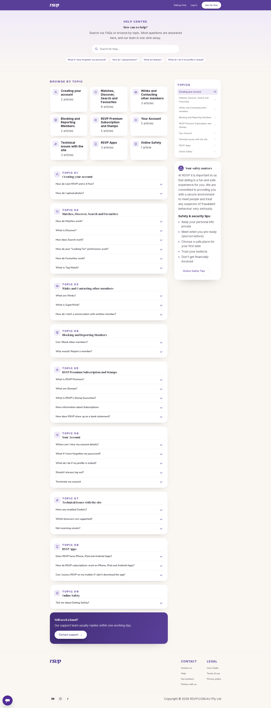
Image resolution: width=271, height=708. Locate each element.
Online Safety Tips (194, 271)
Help (183, 673)
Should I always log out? (70, 472)
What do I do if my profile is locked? (186, 59)
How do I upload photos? (124, 59)
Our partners (187, 678)
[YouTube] (53, 699)
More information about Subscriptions (77, 407)
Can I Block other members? (72, 342)
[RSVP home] (54, 5)
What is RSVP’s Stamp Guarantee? (76, 398)
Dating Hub (180, 5)
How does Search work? (69, 239)
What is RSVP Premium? (70, 379)
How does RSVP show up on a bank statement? (83, 416)
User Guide (212, 668)
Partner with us (189, 684)
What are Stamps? (153, 59)
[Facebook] (68, 699)
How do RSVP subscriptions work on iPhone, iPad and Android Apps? (95, 565)
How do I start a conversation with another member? (86, 314)
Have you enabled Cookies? (71, 509)
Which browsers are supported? (74, 519)
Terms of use (213, 673)
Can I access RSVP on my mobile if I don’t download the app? (90, 574)
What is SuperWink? (67, 305)
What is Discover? (66, 230)
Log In (194, 5)
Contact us (186, 668)
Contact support (70, 634)
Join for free (211, 5)
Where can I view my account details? (77, 444)
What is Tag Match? (67, 267)
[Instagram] (60, 699)
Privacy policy (214, 678)
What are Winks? (66, 295)
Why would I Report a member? (74, 351)
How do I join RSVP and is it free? (75, 184)
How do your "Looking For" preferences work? (82, 249)
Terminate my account (68, 481)
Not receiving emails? (68, 528)
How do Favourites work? (70, 258)
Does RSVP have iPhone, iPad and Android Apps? (84, 556)
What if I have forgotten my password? (87, 59)
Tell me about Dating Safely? (72, 602)
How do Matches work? (69, 221)
